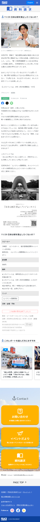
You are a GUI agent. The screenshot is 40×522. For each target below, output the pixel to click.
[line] (11, 103)
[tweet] (7, 103)
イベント (10, 475)
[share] (2, 103)
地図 (29, 324)
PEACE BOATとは (14, 492)
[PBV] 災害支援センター (25, 505)
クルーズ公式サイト (8, 505)
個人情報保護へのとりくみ (10, 497)
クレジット (27, 492)
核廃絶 (13, 92)
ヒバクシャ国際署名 (10, 298)
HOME (4, 475)
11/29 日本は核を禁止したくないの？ (23, 475)
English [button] (30, 2)
